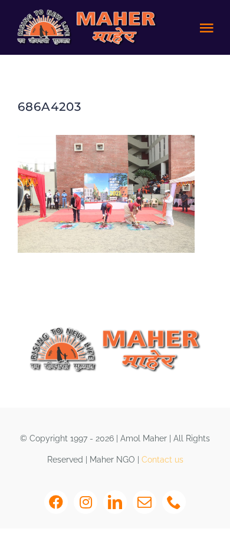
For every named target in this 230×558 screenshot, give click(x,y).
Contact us (162, 459)
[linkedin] (115, 502)
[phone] (174, 502)
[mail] (144, 502)
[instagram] (85, 502)
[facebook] (56, 502)
